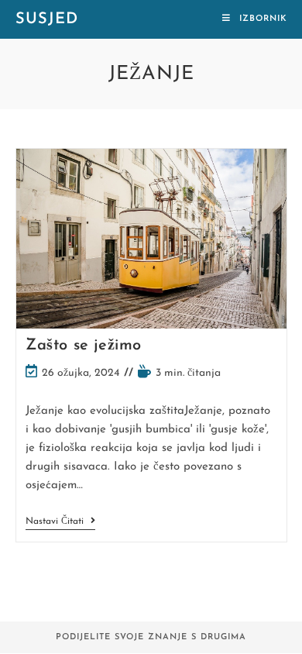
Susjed (46, 19)
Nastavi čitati (60, 522)
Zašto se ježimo (84, 345)
